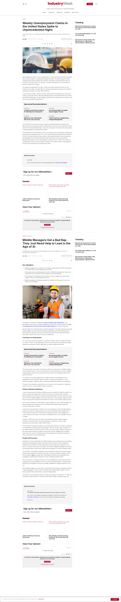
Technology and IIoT (27, 236)
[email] (51, 43)
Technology (51, 12)
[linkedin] (45, 43)
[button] (23, 4)
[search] (26, 4)
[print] (71, 43)
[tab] (26, 211)
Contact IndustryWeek (61, 162)
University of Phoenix (33, 507)
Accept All (115, 599)
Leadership (67, 12)
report (33, 462)
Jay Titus (25, 256)
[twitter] (47, 43)
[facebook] (42, 43)
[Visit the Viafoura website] (69, 217)
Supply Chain (75, 12)
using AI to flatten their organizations (54, 322)
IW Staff (25, 39)
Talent (44, 12)
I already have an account (47, 227)
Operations (59, 12)
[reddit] (49, 43)
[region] (47, 214)
